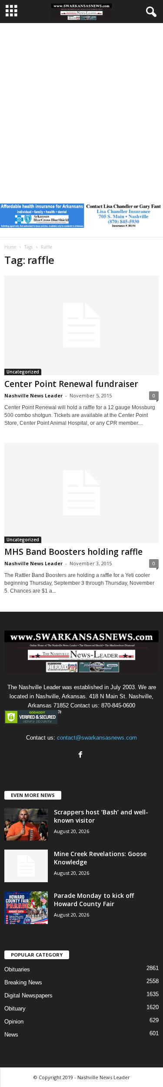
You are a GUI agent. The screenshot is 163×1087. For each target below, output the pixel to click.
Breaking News (23, 982)
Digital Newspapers (28, 995)
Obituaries (17, 969)
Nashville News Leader (33, 395)
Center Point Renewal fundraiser (71, 384)
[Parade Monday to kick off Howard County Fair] (26, 907)
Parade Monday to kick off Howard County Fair (94, 899)
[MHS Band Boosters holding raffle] (81, 493)
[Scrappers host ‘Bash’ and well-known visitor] (26, 824)
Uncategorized (23, 372)
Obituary (15, 1008)
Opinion (13, 1021)
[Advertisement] (81, 108)
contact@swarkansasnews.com (97, 737)
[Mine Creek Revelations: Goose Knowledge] (26, 866)
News (11, 1034)
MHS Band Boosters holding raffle (73, 551)
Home (10, 247)
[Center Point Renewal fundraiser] (81, 326)
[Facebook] (81, 755)
